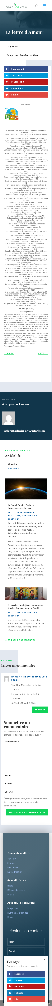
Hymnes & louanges (17, 912)
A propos (12, 858)
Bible (10, 917)
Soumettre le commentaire (27, 812)
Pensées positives (29, 55)
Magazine (12, 55)
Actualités (14, 516)
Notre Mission (14, 871)
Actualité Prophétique (21, 512)
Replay (10, 894)
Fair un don (13, 867)
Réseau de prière (16, 890)
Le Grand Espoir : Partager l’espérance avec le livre (21, 506)
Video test (12, 464)
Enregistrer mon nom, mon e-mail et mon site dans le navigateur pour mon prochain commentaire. (25, 802)
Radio (10, 885)
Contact (11, 863)
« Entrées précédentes (20, 640)
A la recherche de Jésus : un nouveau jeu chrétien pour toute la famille (25, 607)
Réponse (40, 709)
